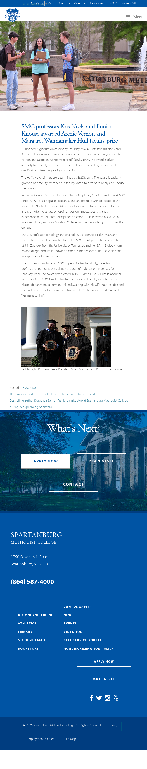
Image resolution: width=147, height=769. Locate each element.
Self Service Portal (83, 640)
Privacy (113, 725)
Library (25, 632)
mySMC (112, 3)
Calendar (80, 3)
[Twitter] (99, 699)
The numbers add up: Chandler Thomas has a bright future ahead (52, 394)
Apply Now (46, 461)
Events (70, 623)
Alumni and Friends (37, 615)
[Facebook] (92, 699)
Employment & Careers (42, 739)
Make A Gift (104, 679)
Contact (73, 484)
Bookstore (28, 648)
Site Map (70, 739)
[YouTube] (115, 699)
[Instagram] (107, 699)
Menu (138, 16)
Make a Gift (129, 3)
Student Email (32, 640)
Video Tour (74, 632)
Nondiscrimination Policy (89, 648)
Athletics (27, 623)
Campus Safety (78, 606)
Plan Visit (101, 461)
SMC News (30, 387)
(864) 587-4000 (32, 581)
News (69, 615)
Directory (64, 3)
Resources (96, 3)
